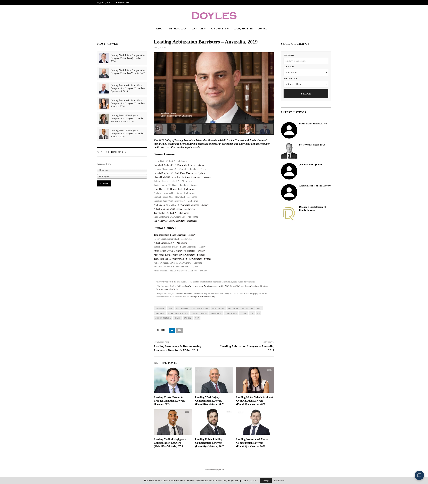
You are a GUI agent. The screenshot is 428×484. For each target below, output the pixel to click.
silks (177, 318)
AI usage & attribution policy (202, 296)
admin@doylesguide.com (217, 469)
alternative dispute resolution (192, 308)
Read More (279, 480)
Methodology (177, 28)
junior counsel (199, 313)
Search (306, 93)
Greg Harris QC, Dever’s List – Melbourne (174, 188)
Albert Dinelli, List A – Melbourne (170, 242)
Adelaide (159, 308)
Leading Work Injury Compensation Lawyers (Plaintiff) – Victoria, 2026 (209, 401)
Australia (233, 308)
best (259, 308)
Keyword (289, 55)
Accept (266, 480)
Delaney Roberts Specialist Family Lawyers (312, 208)
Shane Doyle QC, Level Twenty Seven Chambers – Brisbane (182, 176)
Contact (263, 28)
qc (252, 313)
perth (244, 313)
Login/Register (243, 28)
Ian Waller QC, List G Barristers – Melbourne (175, 220)
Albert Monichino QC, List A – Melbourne (174, 208)
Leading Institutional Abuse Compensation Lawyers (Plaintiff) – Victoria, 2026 (252, 443)
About (160, 28)
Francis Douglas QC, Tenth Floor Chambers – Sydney (179, 173)
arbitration (218, 308)
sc (258, 313)
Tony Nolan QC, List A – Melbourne (171, 212)
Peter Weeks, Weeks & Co (312, 144)
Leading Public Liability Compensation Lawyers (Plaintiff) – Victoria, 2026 (209, 443)
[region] (214, 93)
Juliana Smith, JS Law (310, 164)
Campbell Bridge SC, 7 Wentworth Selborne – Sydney (179, 165)
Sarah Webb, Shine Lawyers (313, 123)
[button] (159, 87)
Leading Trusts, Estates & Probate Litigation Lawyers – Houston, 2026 (170, 401)
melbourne (231, 313)
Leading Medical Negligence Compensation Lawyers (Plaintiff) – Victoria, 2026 (170, 443)
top (197, 318)
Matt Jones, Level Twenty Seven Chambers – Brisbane (179, 254)
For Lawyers (218, 28)
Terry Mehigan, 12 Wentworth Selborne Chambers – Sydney (182, 258)
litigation (216, 313)
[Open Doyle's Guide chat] (419, 475)
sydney (187, 318)
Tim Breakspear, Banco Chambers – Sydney (174, 234)
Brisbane (159, 313)
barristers (247, 308)
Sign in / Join (123, 2)
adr (170, 308)
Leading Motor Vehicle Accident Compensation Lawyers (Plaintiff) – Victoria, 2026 (254, 401)
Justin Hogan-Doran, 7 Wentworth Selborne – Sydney (179, 250)
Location (197, 28)
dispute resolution (178, 313)
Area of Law (290, 79)
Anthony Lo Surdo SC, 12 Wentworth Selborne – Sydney (181, 204)
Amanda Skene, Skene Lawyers (315, 185)
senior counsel (163, 318)
